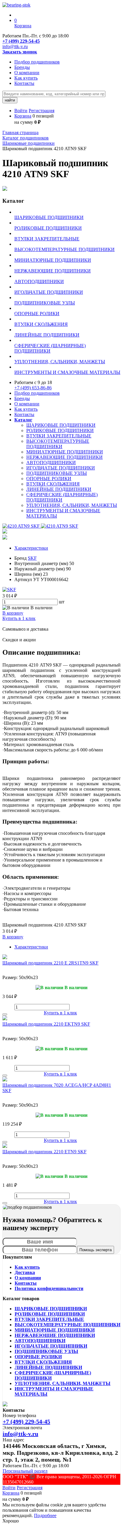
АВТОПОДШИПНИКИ (51, 462)
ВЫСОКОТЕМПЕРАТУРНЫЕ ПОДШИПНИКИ (57, 444)
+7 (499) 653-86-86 (33, 387)
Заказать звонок (19, 51)
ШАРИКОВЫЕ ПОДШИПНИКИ (61, 425)
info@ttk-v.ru (15, 46)
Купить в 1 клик (19, 618)
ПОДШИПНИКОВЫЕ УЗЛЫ (56, 473)
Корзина (22, 115)
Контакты (24, 83)
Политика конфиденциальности (49, 1288)
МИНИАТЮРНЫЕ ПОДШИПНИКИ (64, 451)
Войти (20, 110)
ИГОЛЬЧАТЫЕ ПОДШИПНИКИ (60, 467)
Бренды (22, 67)
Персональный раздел (25, 1470)
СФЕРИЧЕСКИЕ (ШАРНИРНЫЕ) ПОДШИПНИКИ (62, 497)
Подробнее (45, 1515)
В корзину (12, 613)
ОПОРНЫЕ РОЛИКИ (48, 478)
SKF (32, 558)
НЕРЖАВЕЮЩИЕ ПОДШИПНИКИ (64, 457)
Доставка (25, 1272)
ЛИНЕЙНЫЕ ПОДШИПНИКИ (58, 489)
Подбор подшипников (37, 61)
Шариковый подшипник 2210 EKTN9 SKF (46, 1024)
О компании (26, 72)
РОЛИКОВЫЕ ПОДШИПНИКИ (60, 430)
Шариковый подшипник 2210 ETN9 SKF (44, 1151)
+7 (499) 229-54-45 (21, 41)
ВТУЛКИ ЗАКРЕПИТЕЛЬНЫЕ (58, 435)
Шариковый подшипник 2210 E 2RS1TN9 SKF (50, 962)
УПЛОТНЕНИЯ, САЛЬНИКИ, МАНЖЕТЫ (71, 505)
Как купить (26, 77)
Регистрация (41, 110)
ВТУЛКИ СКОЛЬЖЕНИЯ (53, 483)
